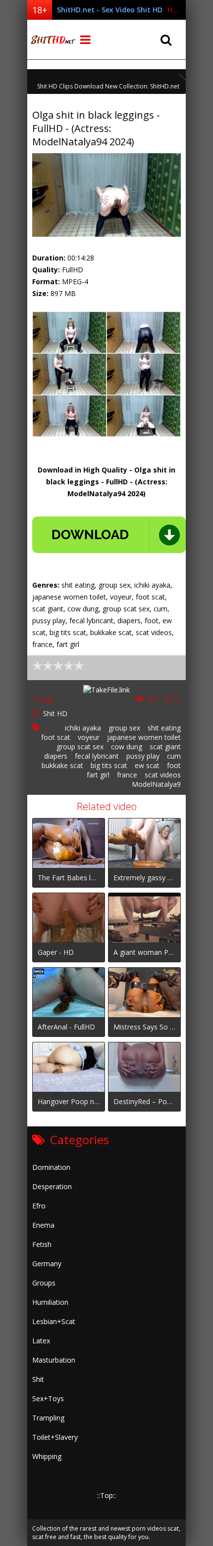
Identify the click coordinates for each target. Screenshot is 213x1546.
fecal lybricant (97, 756)
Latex (41, 1340)
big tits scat (109, 765)
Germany (46, 1263)
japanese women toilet (144, 737)
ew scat (147, 765)
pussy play (143, 756)
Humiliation (50, 1302)
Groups (43, 1283)
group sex (124, 727)
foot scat (55, 737)
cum (174, 756)
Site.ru (52, 39)
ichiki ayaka (83, 727)
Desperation (52, 1186)
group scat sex (80, 746)
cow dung (126, 746)
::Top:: (106, 1495)
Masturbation (53, 1360)
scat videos (163, 774)
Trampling (48, 1417)
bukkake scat (62, 765)
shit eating (164, 727)
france (127, 774)
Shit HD (55, 713)
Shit (38, 1379)
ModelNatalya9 (156, 784)
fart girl (98, 774)
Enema (43, 1225)
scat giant (165, 746)
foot (174, 765)
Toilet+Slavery (55, 1437)
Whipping (46, 1456)
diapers (55, 756)
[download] (109, 534)
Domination (51, 1167)
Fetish (42, 1244)
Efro (39, 1205)
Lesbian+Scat (53, 1321)
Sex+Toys (48, 1398)
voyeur (89, 737)
